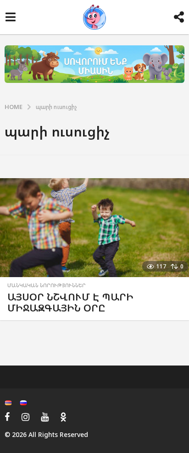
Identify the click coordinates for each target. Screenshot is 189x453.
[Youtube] (45, 416)
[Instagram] (25, 416)
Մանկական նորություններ (46, 285)
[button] (10, 17)
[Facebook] (7, 416)
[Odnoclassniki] (63, 416)
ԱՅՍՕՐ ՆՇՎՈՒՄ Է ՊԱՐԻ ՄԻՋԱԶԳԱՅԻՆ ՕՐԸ (70, 302)
